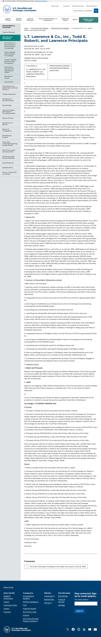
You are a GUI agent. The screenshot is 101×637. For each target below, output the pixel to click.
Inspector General (29, 609)
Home (26, 28)
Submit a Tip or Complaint (88, 19)
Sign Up (79, 611)
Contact (6, 609)
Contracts (7, 612)
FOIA (25, 605)
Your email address (81, 600)
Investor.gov (48, 596)
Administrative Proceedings (60, 28)
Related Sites (49, 599)
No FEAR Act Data (29, 612)
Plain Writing (63, 596)
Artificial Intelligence (30, 602)
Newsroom (55, 6)
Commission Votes (10, 605)
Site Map (61, 605)
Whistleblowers (91, 6)
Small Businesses (78, 6)
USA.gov (47, 603)
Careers (6, 602)
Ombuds (26, 615)
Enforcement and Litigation (39, 28)
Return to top (8, 587)
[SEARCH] (96, 11)
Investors (66, 6)
